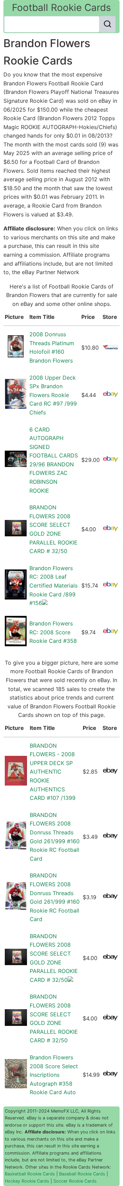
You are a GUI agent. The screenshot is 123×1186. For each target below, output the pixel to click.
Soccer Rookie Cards (75, 1181)
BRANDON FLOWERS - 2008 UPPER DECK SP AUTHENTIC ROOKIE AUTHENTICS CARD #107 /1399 (53, 772)
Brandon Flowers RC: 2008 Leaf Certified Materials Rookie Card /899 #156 (53, 585)
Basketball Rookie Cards (30, 1173)
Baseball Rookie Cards (82, 1173)
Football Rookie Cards (61, 7)
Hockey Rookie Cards (27, 1181)
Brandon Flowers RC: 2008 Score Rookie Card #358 (53, 632)
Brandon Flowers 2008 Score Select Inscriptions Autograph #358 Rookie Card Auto (54, 1075)
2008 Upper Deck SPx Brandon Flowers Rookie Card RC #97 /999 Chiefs (53, 395)
